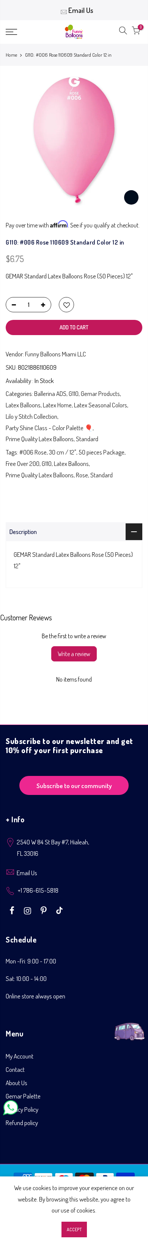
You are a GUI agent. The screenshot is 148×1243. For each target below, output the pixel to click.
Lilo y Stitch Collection (31, 416)
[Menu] (21, 32)
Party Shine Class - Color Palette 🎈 (49, 428)
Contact (15, 1069)
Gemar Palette (23, 1096)
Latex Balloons (23, 405)
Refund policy (22, 1123)
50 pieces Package (101, 452)
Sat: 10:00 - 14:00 (26, 978)
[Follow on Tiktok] (59, 910)
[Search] (123, 32)
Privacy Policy (22, 1109)
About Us (16, 1083)
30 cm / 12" (62, 452)
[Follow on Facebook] (12, 910)
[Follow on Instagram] (28, 910)
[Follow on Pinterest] (45, 910)
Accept (74, 1229)
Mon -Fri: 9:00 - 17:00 (31, 961)
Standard (87, 439)
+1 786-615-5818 (38, 890)
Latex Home (57, 405)
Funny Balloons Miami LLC (55, 354)
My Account (19, 1056)
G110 (74, 393)
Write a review (74, 654)
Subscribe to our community (74, 786)
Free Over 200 (22, 463)
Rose (82, 475)
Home (11, 55)
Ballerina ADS (50, 393)
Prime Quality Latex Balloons (40, 439)
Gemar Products (100, 393)
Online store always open (35, 996)
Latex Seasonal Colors (100, 405)
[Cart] (136, 32)
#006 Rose (33, 452)
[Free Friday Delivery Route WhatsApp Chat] (129, 1027)
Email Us (80, 10)
